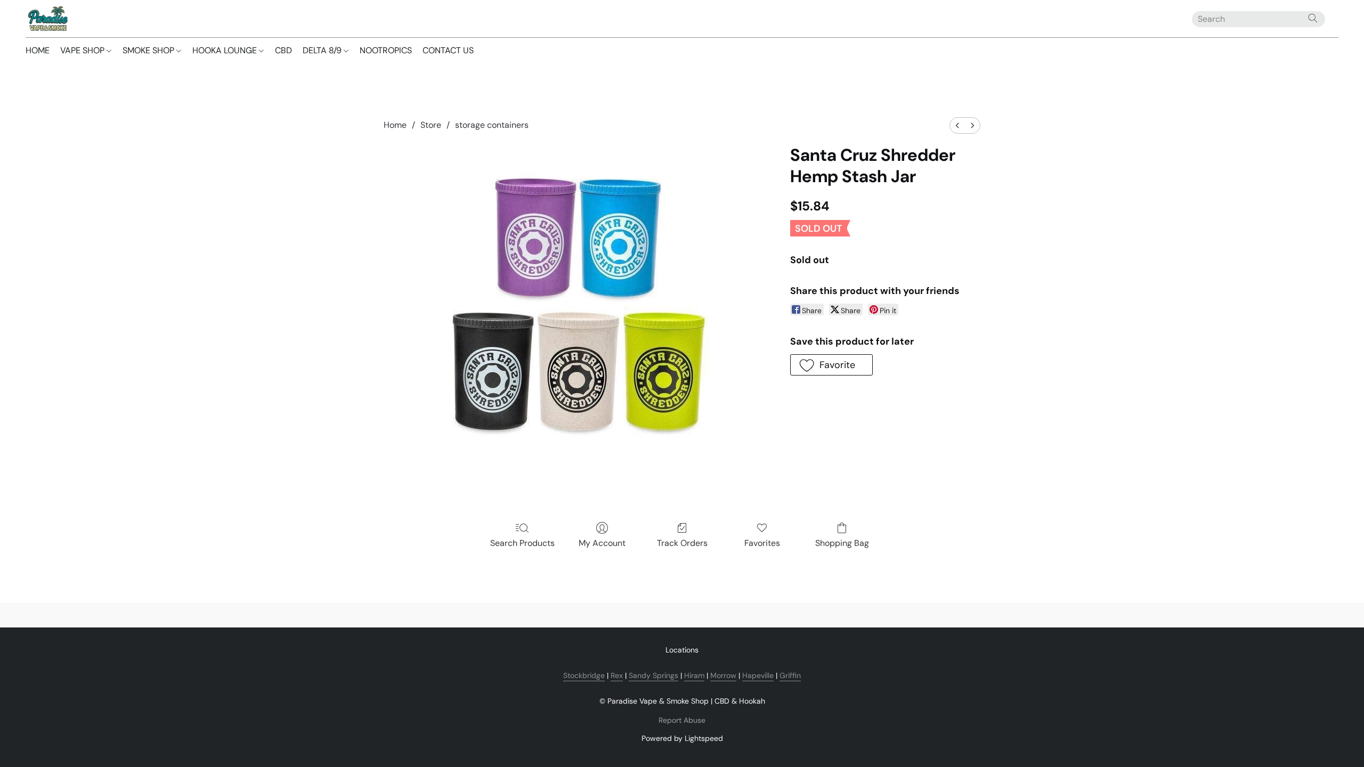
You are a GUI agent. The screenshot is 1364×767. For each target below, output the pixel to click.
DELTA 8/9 (323, 50)
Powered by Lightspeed (682, 738)
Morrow (723, 675)
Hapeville (758, 675)
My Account (602, 543)
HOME (38, 50)
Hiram (694, 675)
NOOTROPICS (386, 50)
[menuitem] (957, 125)
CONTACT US (448, 50)
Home (395, 124)
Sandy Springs (653, 675)
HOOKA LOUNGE (225, 50)
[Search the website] (1313, 18)
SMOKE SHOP (149, 50)
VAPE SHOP (83, 50)
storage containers (492, 124)
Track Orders (682, 543)
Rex (617, 675)
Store (430, 124)
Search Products (522, 543)
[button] (47, 18)
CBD (283, 50)
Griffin (790, 675)
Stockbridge (584, 675)
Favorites (762, 543)
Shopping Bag (842, 543)
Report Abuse (682, 720)
